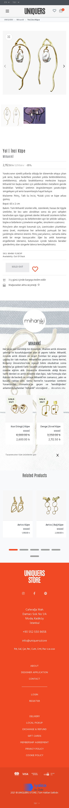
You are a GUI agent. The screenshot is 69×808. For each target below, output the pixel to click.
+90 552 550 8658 (34, 631)
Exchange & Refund (34, 729)
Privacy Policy (34, 748)
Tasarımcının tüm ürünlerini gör (21, 454)
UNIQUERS (8, 19)
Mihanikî (20, 19)
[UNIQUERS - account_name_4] (45, 594)
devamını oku (58, 388)
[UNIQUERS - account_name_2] (34, 594)
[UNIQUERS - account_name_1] (23, 594)
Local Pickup (34, 722)
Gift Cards (34, 735)
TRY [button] (15, 2)
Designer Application (34, 672)
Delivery (34, 716)
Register (34, 701)
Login (34, 694)
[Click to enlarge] (9, 37)
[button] (7, 2)
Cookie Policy (34, 755)
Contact (34, 678)
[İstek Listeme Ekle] (35, 268)
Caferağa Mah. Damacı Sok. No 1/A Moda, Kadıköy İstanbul (35, 616)
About (34, 665)
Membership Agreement (34, 742)
